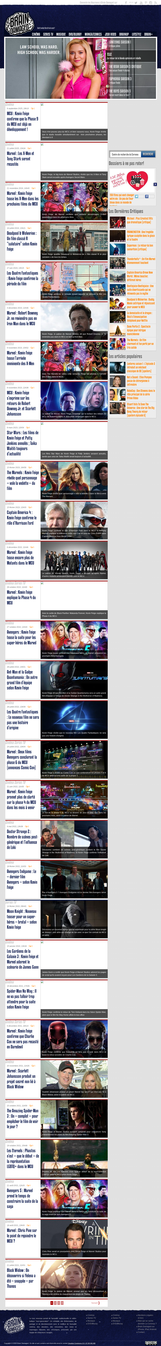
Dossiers (37, 45)
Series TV (48, 34)
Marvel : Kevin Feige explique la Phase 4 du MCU (21, 597)
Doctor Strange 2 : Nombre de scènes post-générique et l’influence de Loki (22, 839)
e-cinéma (37, 50)
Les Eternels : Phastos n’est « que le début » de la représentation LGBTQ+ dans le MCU (23, 1158)
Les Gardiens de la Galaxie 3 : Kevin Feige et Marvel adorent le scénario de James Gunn (23, 959)
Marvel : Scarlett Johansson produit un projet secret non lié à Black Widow (21, 1078)
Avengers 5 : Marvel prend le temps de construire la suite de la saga (22, 1198)
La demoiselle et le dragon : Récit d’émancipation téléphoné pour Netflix (139, 316)
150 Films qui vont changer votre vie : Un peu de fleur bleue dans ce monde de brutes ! (122, 200)
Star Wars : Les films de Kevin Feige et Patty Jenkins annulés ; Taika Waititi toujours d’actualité (22, 443)
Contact (141, 1332)
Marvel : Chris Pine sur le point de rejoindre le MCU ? (22, 1236)
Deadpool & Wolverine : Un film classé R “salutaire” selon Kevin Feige (22, 241)
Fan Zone (149, 39)
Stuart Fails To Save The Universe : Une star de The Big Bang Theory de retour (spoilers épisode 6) (140, 409)
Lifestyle (136, 34)
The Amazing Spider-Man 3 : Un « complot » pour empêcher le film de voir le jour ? (22, 1118)
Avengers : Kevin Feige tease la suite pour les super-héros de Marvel (21, 637)
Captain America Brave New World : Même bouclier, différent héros (140, 276)
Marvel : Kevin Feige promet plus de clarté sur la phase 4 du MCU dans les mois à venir (21, 799)
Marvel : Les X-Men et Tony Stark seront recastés (20, 159)
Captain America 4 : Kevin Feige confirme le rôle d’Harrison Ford (21, 518)
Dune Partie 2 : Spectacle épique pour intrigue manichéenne (138, 330)
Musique (61, 34)
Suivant (94, 1303)
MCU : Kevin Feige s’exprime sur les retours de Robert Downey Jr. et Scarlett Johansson (21, 403)
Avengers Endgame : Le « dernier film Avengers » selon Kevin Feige (22, 879)
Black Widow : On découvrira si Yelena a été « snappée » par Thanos (21, 1278)
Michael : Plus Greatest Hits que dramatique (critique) (140, 220)
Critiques (37, 39)
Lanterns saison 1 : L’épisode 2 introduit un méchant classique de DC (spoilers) (141, 367)
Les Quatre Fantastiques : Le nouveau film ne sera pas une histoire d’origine (23, 719)
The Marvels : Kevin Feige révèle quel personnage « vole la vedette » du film (23, 480)
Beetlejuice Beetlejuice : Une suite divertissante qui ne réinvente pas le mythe (140, 289)
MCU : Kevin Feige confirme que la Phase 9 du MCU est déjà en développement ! (22, 121)
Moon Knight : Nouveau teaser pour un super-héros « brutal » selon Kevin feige (22, 919)
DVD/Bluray (75, 34)
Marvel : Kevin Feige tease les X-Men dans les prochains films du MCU (23, 199)
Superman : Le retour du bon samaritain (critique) (140, 247)
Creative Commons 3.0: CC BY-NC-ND (81, 1343)
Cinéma (36, 34)
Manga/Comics (93, 34)
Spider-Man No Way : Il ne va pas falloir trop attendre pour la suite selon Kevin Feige (21, 998)
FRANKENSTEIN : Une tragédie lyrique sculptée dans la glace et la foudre (141, 235)
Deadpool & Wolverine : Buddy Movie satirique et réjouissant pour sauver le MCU (141, 303)
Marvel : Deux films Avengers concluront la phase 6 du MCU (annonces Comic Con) (22, 759)
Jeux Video (110, 34)
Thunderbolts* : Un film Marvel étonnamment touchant (141, 260)
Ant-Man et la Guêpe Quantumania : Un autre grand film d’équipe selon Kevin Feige (22, 679)
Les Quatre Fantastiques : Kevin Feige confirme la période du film (22, 278)
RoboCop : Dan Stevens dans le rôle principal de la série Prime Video (141, 394)
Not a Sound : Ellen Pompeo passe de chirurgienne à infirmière (139, 380)
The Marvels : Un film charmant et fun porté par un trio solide (140, 343)
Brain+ (148, 34)
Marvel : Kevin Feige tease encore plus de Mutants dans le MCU (20, 558)
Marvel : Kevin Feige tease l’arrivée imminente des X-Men (20, 358)
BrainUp (124, 34)
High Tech (137, 50)
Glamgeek (137, 45)
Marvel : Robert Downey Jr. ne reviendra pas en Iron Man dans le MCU (22, 318)
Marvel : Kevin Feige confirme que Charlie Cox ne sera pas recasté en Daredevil (22, 1038)
